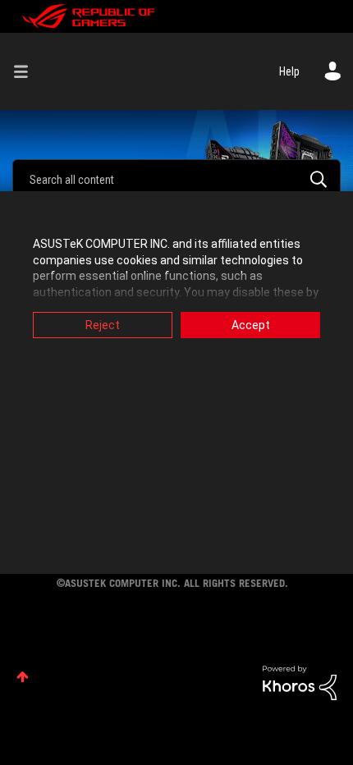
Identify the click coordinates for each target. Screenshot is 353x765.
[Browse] (27, 71)
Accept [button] (251, 325)
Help (289, 71)
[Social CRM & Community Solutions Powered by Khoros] (300, 681)
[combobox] (176, 179)
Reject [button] (102, 325)
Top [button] (22, 676)
